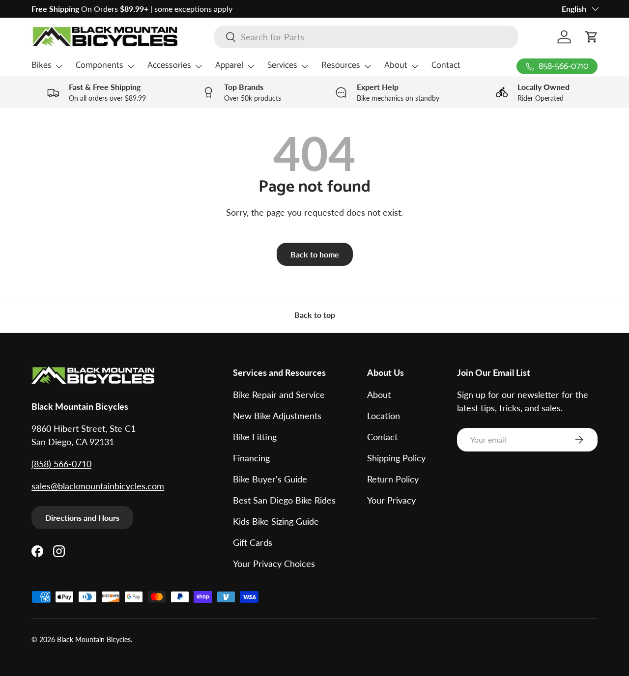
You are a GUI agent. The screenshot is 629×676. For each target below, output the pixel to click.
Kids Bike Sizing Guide (276, 521)
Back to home (314, 254)
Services (282, 65)
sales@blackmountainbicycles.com (97, 485)
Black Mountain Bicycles (94, 640)
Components (99, 65)
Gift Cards (252, 542)
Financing (251, 457)
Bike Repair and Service (279, 394)
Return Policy (393, 479)
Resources (340, 65)
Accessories (169, 65)
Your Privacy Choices (274, 563)
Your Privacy (391, 500)
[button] (591, 37)
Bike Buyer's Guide (270, 479)
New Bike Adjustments (277, 415)
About (395, 65)
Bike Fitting (255, 436)
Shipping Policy (396, 457)
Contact (445, 65)
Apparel (229, 65)
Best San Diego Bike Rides (284, 500)
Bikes (41, 65)
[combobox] (366, 37)
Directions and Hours (82, 517)
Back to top (314, 314)
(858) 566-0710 (61, 463)
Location (383, 415)
